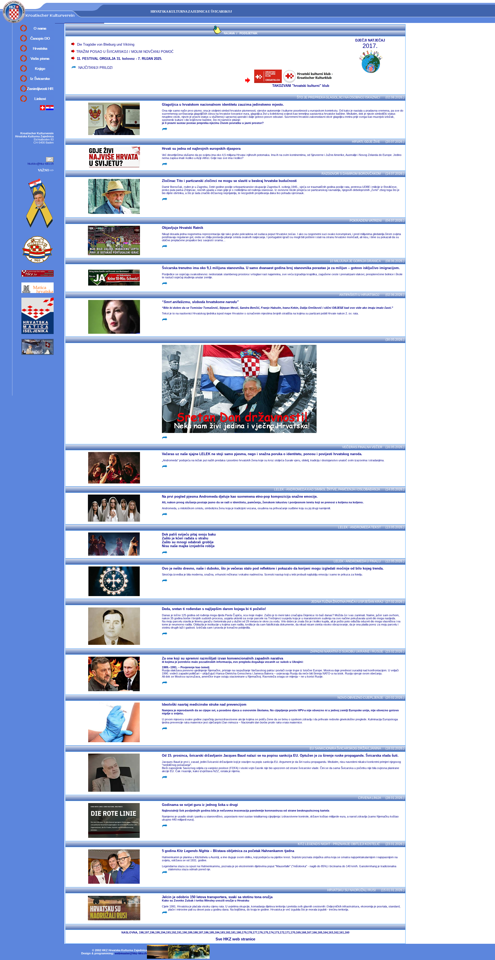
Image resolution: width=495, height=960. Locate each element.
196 (152, 932)
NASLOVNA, (129, 932)
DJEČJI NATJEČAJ (370, 40)
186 (206, 932)
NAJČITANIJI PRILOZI (95, 68)
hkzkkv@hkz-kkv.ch (41, 163)
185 (211, 932)
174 (271, 932)
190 (184, 932)
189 (190, 932)
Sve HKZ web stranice (235, 939)
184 (217, 932)
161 (341, 932)
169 (298, 932)
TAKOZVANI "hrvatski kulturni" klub (303, 86)
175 (265, 932)
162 (336, 932)
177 (255, 932)
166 (314, 932)
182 (228, 932)
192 (173, 932)
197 (146, 932)
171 (287, 932)
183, (223, 932)
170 (293, 932)
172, (282, 932)
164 (325, 932)
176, (260, 932)
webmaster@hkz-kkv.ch (131, 953)
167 (309, 932)
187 (201, 932)
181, (233, 932)
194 (163, 932)
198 (141, 932)
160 (347, 932)
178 (249, 932)
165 (320, 932)
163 (330, 932)
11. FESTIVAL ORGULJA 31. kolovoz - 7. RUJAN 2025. (118, 59)
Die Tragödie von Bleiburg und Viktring (105, 44)
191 (179, 932)
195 (157, 932)
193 (168, 932)
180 (238, 932)
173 (276, 932)
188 (195, 932)
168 (303, 932)
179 (244, 932)
